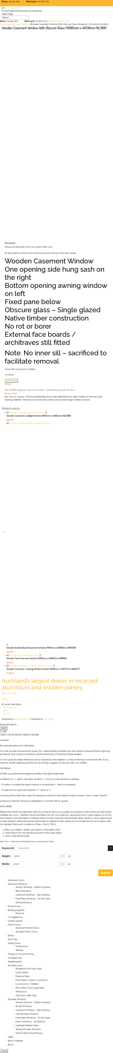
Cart (40, 11)
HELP (3, 728)
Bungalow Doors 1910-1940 (29, 968)
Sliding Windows (24, 902)
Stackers (20, 950)
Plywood (20, 913)
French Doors (14, 925)
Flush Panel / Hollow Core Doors (32, 980)
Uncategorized (15, 958)
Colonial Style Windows (27, 1014)
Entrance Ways (23, 976)
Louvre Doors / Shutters (27, 984)
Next (15, 393)
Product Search (9, 11)
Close (4, 1051)
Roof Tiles (13, 939)
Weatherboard (14, 961)
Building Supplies (16, 910)
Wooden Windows (67, 389)
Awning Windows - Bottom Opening (33, 887)
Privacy (5, 699)
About (28, 11)
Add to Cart (11, 380)
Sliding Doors (14, 943)
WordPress (49, 719)
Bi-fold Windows (24, 1006)
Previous (8, 393)
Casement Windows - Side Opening (42, 389)
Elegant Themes (22, 719)
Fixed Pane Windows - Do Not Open (33, 898)
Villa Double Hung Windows (29, 1033)
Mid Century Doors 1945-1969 (30, 988)
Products (20, 11)
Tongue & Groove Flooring (21, 954)
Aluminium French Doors (27, 928)
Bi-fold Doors (14, 906)
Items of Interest (15, 1041)
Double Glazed (15, 921)
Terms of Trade (9, 693)
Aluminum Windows (17, 884)
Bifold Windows (23, 891)
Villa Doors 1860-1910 (26, 995)
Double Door (22, 946)
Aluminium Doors (16, 880)
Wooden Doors (15, 965)
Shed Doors (21, 991)
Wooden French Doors (27, 932)
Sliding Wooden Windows (28, 1029)
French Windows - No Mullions (30, 1021)
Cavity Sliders (22, 972)
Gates (10, 1037)
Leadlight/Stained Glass (27, 1025)
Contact (34, 11)
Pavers (11, 935)
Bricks (11, 1044)
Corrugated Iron (15, 917)
